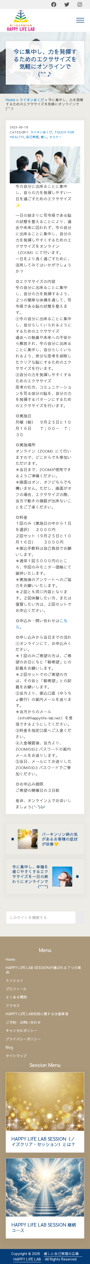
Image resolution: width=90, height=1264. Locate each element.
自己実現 (32, 137)
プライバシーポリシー (23, 1039)
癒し (44, 137)
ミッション (14, 980)
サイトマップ (16, 1056)
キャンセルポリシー (21, 1030)
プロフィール (16, 989)
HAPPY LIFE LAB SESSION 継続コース (44, 1227)
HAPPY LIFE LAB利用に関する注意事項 (37, 1014)
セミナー (55, 137)
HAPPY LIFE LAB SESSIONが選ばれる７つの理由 (43, 969)
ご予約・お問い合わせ (23, 1022)
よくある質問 (16, 997)
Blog (9, 1047)
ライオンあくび (32, 99)
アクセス (13, 1005)
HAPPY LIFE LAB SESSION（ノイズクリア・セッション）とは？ (43, 1141)
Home (10, 99)
